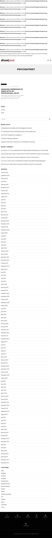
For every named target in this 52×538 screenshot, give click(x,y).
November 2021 (5, 187)
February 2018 (4, 323)
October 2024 (4, 172)
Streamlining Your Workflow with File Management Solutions (16, 128)
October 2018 (4, 299)
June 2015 (3, 420)
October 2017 (4, 335)
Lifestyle (3, 499)
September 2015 (5, 411)
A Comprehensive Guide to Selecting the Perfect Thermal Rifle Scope (18, 131)
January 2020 (4, 254)
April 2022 (3, 181)
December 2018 (5, 293)
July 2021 (3, 199)
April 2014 (3, 447)
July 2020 (3, 236)
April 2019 (3, 281)
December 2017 (5, 329)
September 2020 (5, 230)
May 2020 (3, 242)
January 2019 (4, 290)
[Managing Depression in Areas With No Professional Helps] (13, 80)
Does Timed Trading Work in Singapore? (11, 135)
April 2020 (3, 245)
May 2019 (3, 278)
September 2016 (5, 375)
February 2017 (4, 360)
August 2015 (4, 414)
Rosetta (3, 157)
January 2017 (4, 363)
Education (3, 478)
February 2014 (4, 453)
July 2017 (3, 344)
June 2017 (3, 347)
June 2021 (3, 202)
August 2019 (4, 269)
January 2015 (4, 435)
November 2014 (5, 441)
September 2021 (5, 193)
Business (3, 476)
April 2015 (3, 426)
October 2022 (4, 178)
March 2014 (4, 450)
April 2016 (3, 390)
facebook (7, 517)
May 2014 (3, 444)
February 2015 (4, 432)
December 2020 (5, 221)
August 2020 (4, 233)
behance (28, 517)
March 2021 (4, 211)
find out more (4, 164)
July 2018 (3, 308)
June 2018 (3, 311)
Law (2, 496)
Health (4, 84)
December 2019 (5, 257)
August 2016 (4, 378)
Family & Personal (5, 483)
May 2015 (3, 423)
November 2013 (5, 462)
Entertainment (4, 481)
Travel (2, 507)
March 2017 (4, 357)
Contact (3, 109)
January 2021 (4, 217)
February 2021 (4, 214)
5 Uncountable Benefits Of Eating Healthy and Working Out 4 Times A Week (29, 150)
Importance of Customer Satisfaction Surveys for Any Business (33, 154)
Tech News (4, 504)
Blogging (3, 473)
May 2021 (3, 205)
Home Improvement (6, 494)
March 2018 (4, 320)
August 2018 (4, 305)
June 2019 (3, 275)
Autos (2, 470)
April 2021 (3, 208)
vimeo (36, 517)
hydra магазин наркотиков (8, 154)
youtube (45, 517)
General (3, 489)
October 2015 (4, 408)
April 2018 (3, 317)
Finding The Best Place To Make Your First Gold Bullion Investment (18, 142)
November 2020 (5, 224)
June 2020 (3, 239)
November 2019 (5, 260)
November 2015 (5, 405)
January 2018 (4, 326)
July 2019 (3, 272)
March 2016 (4, 393)
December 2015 (5, 402)
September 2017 (5, 338)
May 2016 (3, 387)
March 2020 (4, 248)
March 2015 (4, 429)
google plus (18, 517)
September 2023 (5, 175)
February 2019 (4, 287)
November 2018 (5, 296)
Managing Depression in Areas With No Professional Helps (12, 91)
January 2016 (4, 399)
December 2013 (5, 459)
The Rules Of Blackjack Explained (9, 138)
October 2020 (4, 227)
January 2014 (4, 456)
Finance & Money (5, 486)
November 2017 (5, 332)
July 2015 (3, 417)
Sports (2, 502)
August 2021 (4, 196)
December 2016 (5, 366)
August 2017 (4, 341)
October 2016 (4, 372)
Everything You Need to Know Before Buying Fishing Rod (30, 161)
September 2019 (5, 266)
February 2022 (4, 184)
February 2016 (4, 396)
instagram (26, 525)
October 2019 (4, 263)
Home (2, 112)
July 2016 (3, 381)
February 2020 (4, 251)
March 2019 (4, 284)
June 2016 (3, 384)
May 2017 (3, 351)
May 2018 (3, 314)
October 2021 (4, 190)
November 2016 (5, 369)
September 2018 (5, 302)
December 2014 (5, 438)
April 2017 (3, 354)
